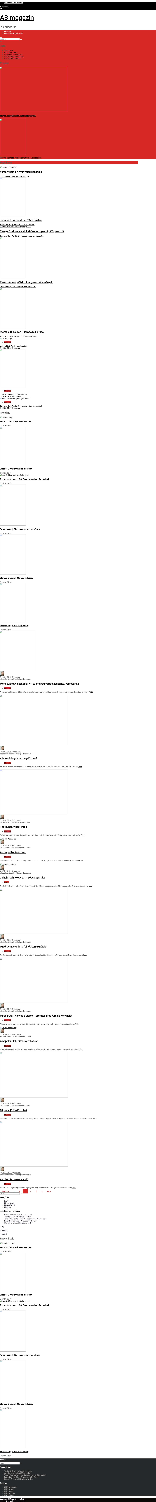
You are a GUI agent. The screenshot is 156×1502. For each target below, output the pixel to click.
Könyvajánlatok (9, 1205)
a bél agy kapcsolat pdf (13, 59)
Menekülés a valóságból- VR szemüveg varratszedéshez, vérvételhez (39, 683)
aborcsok (17, 348)
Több (91, 692)
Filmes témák (9, 1203)
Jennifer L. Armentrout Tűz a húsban (13, 395)
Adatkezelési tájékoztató (13, 3)
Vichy (2, 1227)
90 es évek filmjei (10, 52)
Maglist (3, 1501)
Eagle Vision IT (20, 1501)
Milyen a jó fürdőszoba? (13, 1110)
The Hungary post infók (13, 826)
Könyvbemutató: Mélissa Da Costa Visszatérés (20, 158)
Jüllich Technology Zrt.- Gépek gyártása (23, 877)
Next (49, 1191)
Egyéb (6, 882)
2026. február (9, 1495)
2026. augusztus (10, 1487)
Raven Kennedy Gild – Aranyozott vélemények (20, 529)
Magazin (7, 342)
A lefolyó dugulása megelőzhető (18, 758)
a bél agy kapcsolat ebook (14, 57)
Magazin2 (3, 1234)
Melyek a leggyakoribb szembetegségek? (18, 116)
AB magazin (17, 17)
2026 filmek (8, 50)
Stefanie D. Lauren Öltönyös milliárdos (16, 578)
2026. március (9, 1493)
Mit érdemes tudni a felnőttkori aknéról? (23, 946)
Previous (5, 1191)
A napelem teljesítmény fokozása (19, 1041)
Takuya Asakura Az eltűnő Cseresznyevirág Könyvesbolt (21, 406)
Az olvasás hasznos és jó (14, 1179)
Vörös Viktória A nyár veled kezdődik (13, 346)
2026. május (8, 1489)
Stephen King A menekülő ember (14, 626)
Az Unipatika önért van (13, 852)
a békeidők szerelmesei (13, 55)
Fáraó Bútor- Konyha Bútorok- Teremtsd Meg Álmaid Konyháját (36, 1015)
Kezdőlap (7, 31)
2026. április (8, 1491)
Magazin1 (3, 1230)
